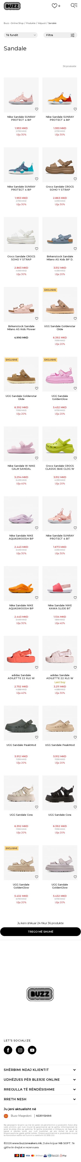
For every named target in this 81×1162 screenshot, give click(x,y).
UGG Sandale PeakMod (21, 744)
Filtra (49, 35)
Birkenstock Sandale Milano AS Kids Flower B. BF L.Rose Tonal (21, 329)
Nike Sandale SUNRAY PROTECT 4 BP (21, 118)
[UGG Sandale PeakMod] (21, 723)
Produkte (30, 23)
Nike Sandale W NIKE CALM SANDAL (21, 467)
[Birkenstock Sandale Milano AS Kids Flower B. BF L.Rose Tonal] (21, 304)
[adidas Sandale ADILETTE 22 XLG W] (21, 653)
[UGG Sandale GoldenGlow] (59, 374)
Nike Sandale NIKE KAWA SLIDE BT (60, 607)
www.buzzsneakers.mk (27, 1143)
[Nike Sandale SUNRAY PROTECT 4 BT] (59, 513)
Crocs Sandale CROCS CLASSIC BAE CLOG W (59, 467)
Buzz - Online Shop (14, 23)
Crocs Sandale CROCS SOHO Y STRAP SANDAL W (60, 189)
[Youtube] (32, 1050)
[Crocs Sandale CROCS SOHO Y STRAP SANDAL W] (59, 164)
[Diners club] (53, 1155)
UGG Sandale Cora (21, 814)
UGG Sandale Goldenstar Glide (59, 328)
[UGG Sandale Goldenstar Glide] (59, 304)
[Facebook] (8, 1050)
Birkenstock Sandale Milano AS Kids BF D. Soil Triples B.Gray (60, 259)
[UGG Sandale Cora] (21, 792)
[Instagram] (20, 1050)
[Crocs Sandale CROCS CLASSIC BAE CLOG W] (59, 444)
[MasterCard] (17, 1155)
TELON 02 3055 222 (40, 13)
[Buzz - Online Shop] (12, 6)
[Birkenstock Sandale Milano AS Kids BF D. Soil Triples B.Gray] (59, 234)
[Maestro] (22, 1155)
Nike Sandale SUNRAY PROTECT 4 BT (60, 537)
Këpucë (42, 23)
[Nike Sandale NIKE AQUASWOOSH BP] (21, 513)
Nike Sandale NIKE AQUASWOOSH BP (21, 537)
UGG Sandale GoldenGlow (60, 397)
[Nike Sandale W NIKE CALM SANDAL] (21, 444)
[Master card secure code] (37, 1155)
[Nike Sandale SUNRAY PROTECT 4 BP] (21, 95)
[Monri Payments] (63, 1155)
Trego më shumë (40, 931)
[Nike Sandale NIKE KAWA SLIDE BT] (59, 583)
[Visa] (27, 1155)
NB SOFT (64, 1143)
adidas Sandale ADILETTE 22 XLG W (21, 677)
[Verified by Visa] (45, 1155)
